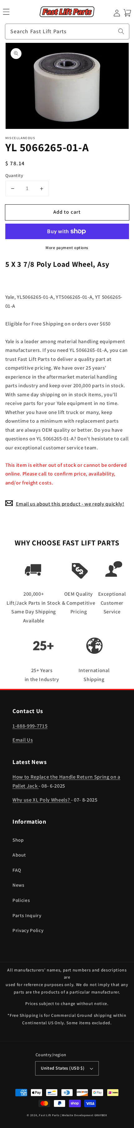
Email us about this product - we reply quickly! (70, 503)
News (18, 885)
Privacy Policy (27, 930)
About (19, 855)
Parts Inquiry (26, 915)
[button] (6, 12)
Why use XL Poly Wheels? (41, 799)
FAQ (16, 870)
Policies (21, 900)
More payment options (67, 247)
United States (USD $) (62, 1068)
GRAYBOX (100, 1115)
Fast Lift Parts (49, 1115)
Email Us (22, 739)
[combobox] (67, 31)
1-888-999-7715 (29, 725)
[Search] (121, 31)
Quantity (14, 175)
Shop (18, 840)
